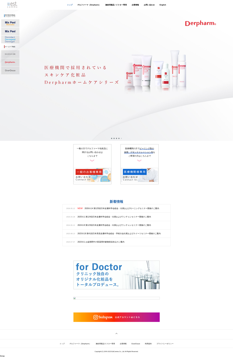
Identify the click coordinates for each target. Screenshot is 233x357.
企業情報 (135, 5)
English (163, 5)
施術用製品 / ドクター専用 (116, 5)
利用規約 (148, 344)
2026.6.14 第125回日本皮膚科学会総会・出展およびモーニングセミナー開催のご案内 (118, 208)
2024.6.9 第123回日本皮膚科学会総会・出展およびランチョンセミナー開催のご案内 (114, 225)
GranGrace (135, 344)
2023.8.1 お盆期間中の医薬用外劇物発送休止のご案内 (101, 242)
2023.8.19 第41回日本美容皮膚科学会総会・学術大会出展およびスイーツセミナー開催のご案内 (119, 233)
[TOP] (116, 333)
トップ (70, 5)
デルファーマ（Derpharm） (88, 5)
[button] (116, 75)
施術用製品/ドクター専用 (105, 344)
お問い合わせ (149, 5)
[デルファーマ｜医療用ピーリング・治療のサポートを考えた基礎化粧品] (14, 5)
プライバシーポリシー (165, 344)
